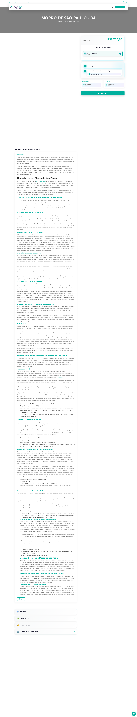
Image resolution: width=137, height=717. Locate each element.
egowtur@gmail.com (16, 2)
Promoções (84, 7)
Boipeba (60, 377)
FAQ (112, 7)
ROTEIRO (23, 612)
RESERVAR (103, 93)
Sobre (101, 7)
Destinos (76, 7)
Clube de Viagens (93, 7)
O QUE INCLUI (24, 618)
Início (71, 7)
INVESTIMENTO (25, 625)
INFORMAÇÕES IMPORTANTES (29, 631)
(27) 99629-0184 (30, 2)
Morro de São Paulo (41, 181)
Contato (107, 7)
